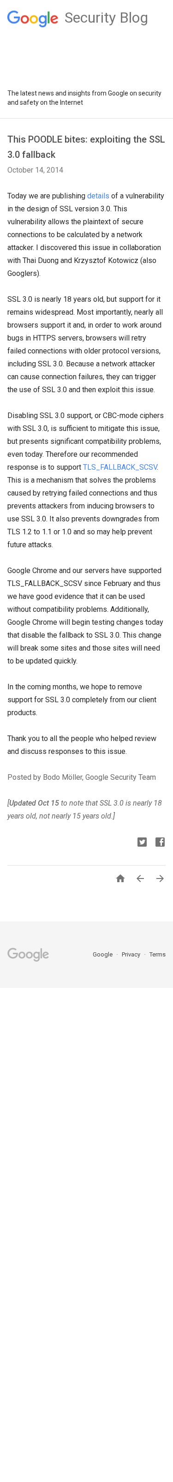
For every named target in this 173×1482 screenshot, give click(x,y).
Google (103, 954)
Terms (157, 954)
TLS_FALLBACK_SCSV (120, 467)
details (98, 195)
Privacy (132, 954)
